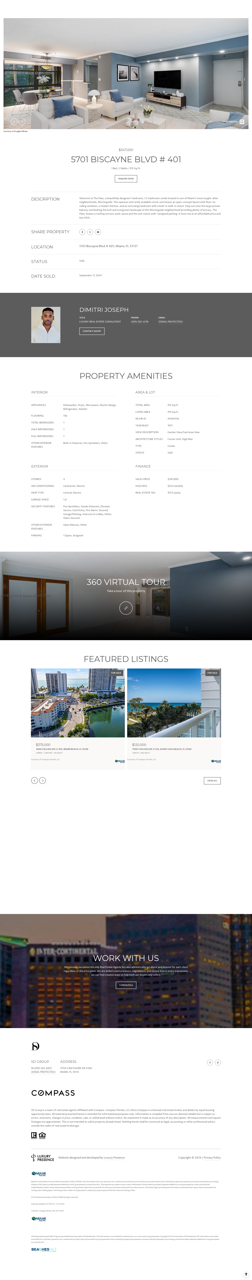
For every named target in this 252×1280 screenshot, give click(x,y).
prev (14, 121)
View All (212, 780)
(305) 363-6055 (43, 1068)
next (22, 121)
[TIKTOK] (218, 1062)
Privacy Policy (212, 1158)
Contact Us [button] (126, 985)
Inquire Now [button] (126, 178)
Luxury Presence (114, 1158)
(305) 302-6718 (139, 321)
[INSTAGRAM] (210, 1062)
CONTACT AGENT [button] (92, 331)
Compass (142, 1110)
